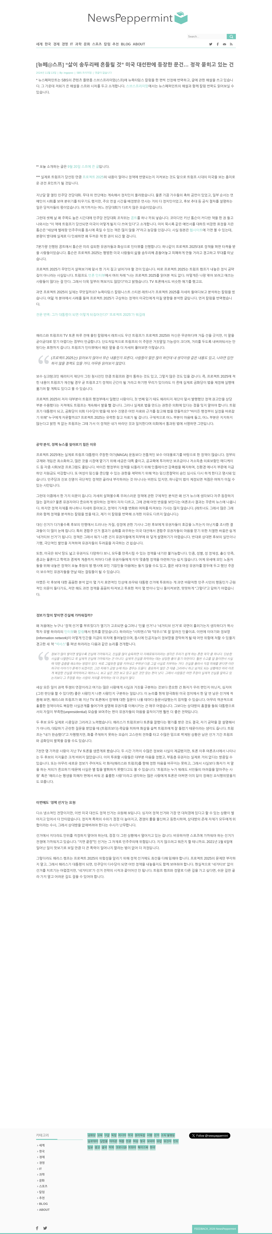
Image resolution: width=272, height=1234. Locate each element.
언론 (128, 1141)
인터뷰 (69, 632)
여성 (135, 1141)
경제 (56, 44)
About (139, 44)
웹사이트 (196, 230)
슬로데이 (93, 1141)
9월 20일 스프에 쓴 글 (83, 166)
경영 (65, 44)
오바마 (151, 1141)
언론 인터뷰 (96, 275)
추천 (115, 44)
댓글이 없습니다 (103, 72)
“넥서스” (60, 644)
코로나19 (121, 1147)
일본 (90, 1147)
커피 (111, 1147)
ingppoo (68, 72)
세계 (39, 44)
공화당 (91, 1135)
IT (71, 44)
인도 (175, 1141)
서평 (149, 1135)
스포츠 (97, 44)
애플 (121, 1141)
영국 (142, 1141)
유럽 (159, 1141)
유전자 (167, 1141)
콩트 (134, 218)
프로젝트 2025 (93, 177)
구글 (106, 1135)
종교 (97, 1147)
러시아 (122, 1135)
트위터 (132, 1147)
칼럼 (107, 44)
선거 (156, 1135)
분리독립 (140, 1135)
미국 (130, 1135)
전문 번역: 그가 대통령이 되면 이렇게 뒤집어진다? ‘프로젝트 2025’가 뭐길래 (90, 314)
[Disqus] (136, 952)
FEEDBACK (201, 1228)
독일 (113, 1135)
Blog (126, 44)
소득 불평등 (168, 1135)
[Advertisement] (136, 130)
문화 (87, 44)
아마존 (113, 1141)
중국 (104, 1147)
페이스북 (143, 1147)
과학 (78, 44)
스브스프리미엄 (137, 86)
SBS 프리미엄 (84, 72)
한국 (48, 44)
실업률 (104, 1141)
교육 (99, 1135)
